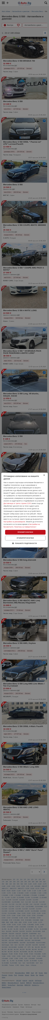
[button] (24, 543)
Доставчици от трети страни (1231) (17, 503)
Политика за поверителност (25, 527)
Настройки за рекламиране (14, 522)
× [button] (44, 475)
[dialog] (24, 510)
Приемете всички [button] (25, 532)
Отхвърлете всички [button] (25, 538)
